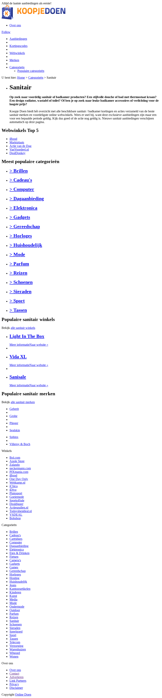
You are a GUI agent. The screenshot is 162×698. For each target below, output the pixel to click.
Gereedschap (17, 571)
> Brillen (18, 170)
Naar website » (38, 344)
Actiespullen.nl (18, 507)
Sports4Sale (16, 500)
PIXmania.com (18, 472)
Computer (15, 542)
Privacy (14, 684)
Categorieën (16, 67)
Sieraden (14, 628)
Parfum (14, 613)
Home (21, 77)
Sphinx (13, 437)
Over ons (15, 25)
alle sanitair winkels (23, 327)
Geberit (14, 409)
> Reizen (18, 272)
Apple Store (16, 461)
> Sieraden (20, 291)
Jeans (12, 585)
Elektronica (16, 549)
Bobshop (15, 518)
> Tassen (18, 310)
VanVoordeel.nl (19, 149)
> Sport (17, 300)
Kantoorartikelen (19, 588)
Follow (6, 32)
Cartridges (15, 538)
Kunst (13, 596)
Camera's (15, 560)
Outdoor (14, 610)
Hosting (14, 578)
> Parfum (19, 263)
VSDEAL (15, 514)
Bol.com (14, 457)
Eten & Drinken (19, 553)
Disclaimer (16, 687)
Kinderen (15, 592)
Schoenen (15, 624)
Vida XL (18, 356)
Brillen (13, 531)
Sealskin (14, 430)
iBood (13, 138)
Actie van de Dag (20, 146)
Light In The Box (26, 336)
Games (13, 567)
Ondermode (16, 606)
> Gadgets (19, 217)
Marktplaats (16, 142)
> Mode (17, 254)
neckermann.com (20, 468)
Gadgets (14, 563)
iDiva (12, 489)
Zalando (14, 464)
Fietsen (13, 556)
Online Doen (23, 694)
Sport (12, 635)
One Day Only (18, 479)
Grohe (13, 416)
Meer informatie (19, 344)
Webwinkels (17, 53)
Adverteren (16, 677)
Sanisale (17, 376)
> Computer (21, 189)
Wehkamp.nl (17, 482)
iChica (13, 486)
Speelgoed (16, 631)
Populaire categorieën (30, 71)
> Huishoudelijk (25, 245)
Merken (14, 60)
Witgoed (14, 653)
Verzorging (16, 645)
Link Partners (17, 680)
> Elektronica (23, 207)
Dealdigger (16, 504)
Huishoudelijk (18, 581)
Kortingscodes (18, 46)
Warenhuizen (17, 649)
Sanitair (14, 621)
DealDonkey (17, 153)
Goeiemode (16, 496)
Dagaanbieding (18, 546)
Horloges (15, 574)
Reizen (13, 617)
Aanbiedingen (18, 38)
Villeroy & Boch (19, 444)
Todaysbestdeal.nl (20, 511)
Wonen (13, 656)
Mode (13, 603)
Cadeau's (15, 535)
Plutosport (15, 493)
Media (13, 599)
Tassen (13, 638)
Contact (14, 673)
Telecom (14, 642)
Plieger (13, 423)
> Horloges (20, 235)
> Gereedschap (24, 226)
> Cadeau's (20, 179)
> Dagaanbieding (26, 198)
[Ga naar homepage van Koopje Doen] (33, 18)
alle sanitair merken (23, 402)
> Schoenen (21, 282)
